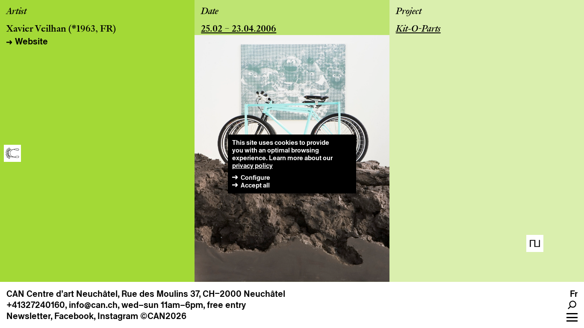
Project (409, 12)
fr (574, 293)
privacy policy (252, 165)
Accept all (255, 185)
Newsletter (28, 316)
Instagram (117, 316)
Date (209, 12)
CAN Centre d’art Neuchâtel (62, 294)
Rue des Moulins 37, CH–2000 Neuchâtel (203, 294)
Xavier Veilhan (36, 29)
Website (31, 41)
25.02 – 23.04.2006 (238, 29)
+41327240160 (35, 305)
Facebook (74, 316)
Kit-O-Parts (418, 29)
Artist (16, 12)
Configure (255, 177)
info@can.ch (93, 305)
